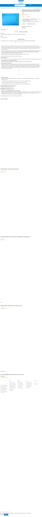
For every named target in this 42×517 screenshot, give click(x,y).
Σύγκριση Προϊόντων (29, 386)
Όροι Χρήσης (19, 386)
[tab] (16, 32)
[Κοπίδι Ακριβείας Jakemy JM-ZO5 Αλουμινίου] (7, 131)
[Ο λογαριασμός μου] (27, 5)
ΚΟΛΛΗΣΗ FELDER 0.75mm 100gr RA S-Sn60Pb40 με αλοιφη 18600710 (15, 236)
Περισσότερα (2, 514)
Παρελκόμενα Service (28, 26)
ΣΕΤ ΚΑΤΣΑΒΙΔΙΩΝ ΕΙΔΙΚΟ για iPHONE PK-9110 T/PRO (12, 374)
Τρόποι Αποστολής (20, 382)
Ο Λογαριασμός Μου (29, 382)
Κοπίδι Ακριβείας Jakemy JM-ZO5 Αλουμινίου (10, 169)
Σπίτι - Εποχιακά (12, 382)
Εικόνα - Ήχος (11, 390)
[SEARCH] (25, 5)
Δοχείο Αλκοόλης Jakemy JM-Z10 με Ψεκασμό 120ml (11, 305)
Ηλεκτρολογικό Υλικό (12, 386)
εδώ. (21, 56)
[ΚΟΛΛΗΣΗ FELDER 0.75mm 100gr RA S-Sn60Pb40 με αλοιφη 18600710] (7, 203)
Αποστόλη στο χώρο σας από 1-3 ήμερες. (30, 21)
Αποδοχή (6, 514)
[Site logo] (21, 2)
